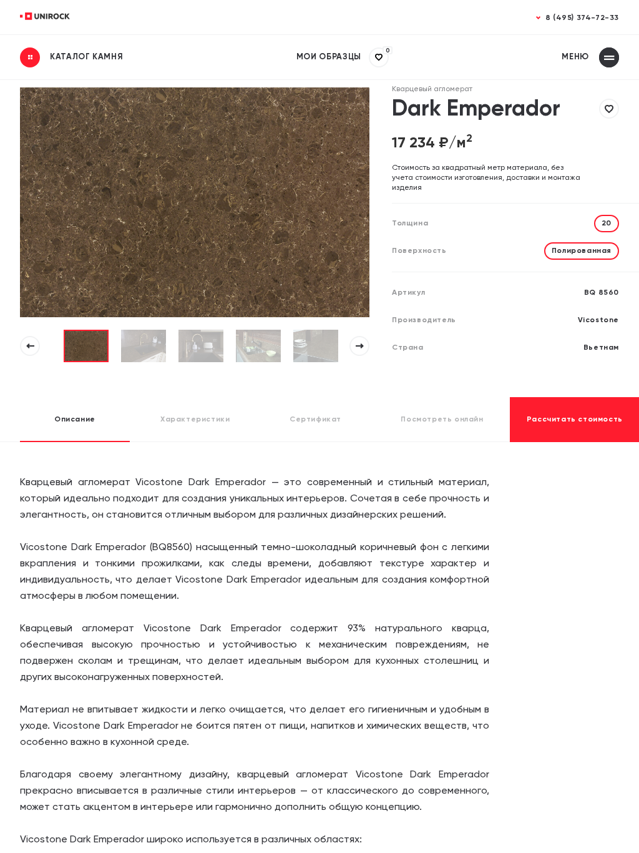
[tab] (75, 419)
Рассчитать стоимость (575, 419)
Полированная (582, 251)
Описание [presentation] (74, 419)
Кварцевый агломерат (432, 89)
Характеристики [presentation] (195, 419)
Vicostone (598, 320)
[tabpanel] (86, 346)
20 (607, 223)
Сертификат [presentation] (315, 419)
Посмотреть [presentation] (442, 419)
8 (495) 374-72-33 (582, 18)
